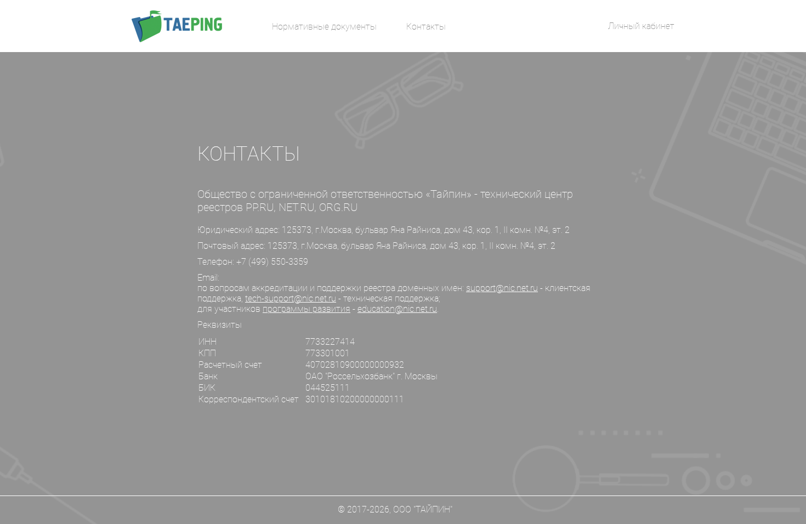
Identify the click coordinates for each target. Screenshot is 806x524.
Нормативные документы (324, 26)
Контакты (426, 26)
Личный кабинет (641, 26)
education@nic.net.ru (397, 309)
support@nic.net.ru (502, 288)
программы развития (306, 309)
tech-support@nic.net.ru (290, 298)
